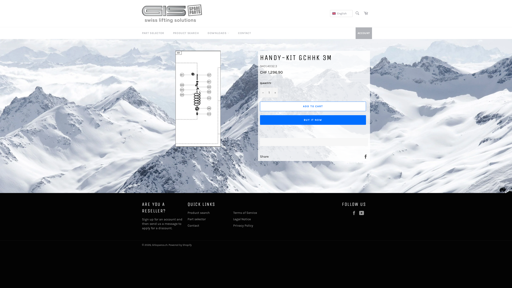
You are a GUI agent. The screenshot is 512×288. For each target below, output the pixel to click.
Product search (199, 213)
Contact (244, 33)
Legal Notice (242, 219)
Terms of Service (245, 213)
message (171, 224)
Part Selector (153, 33)
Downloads (217, 33)
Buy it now (313, 119)
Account (364, 33)
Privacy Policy (243, 225)
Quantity (265, 83)
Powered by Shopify (180, 244)
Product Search (186, 33)
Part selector (197, 219)
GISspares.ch (160, 244)
